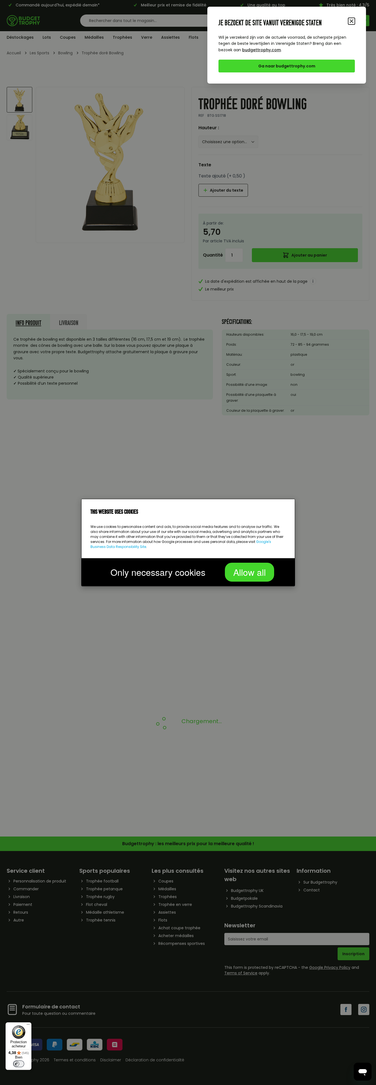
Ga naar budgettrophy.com (286, 66)
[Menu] (28, 1025)
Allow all (249, 571)
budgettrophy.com (261, 50)
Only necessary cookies (157, 571)
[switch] (18, 1063)
